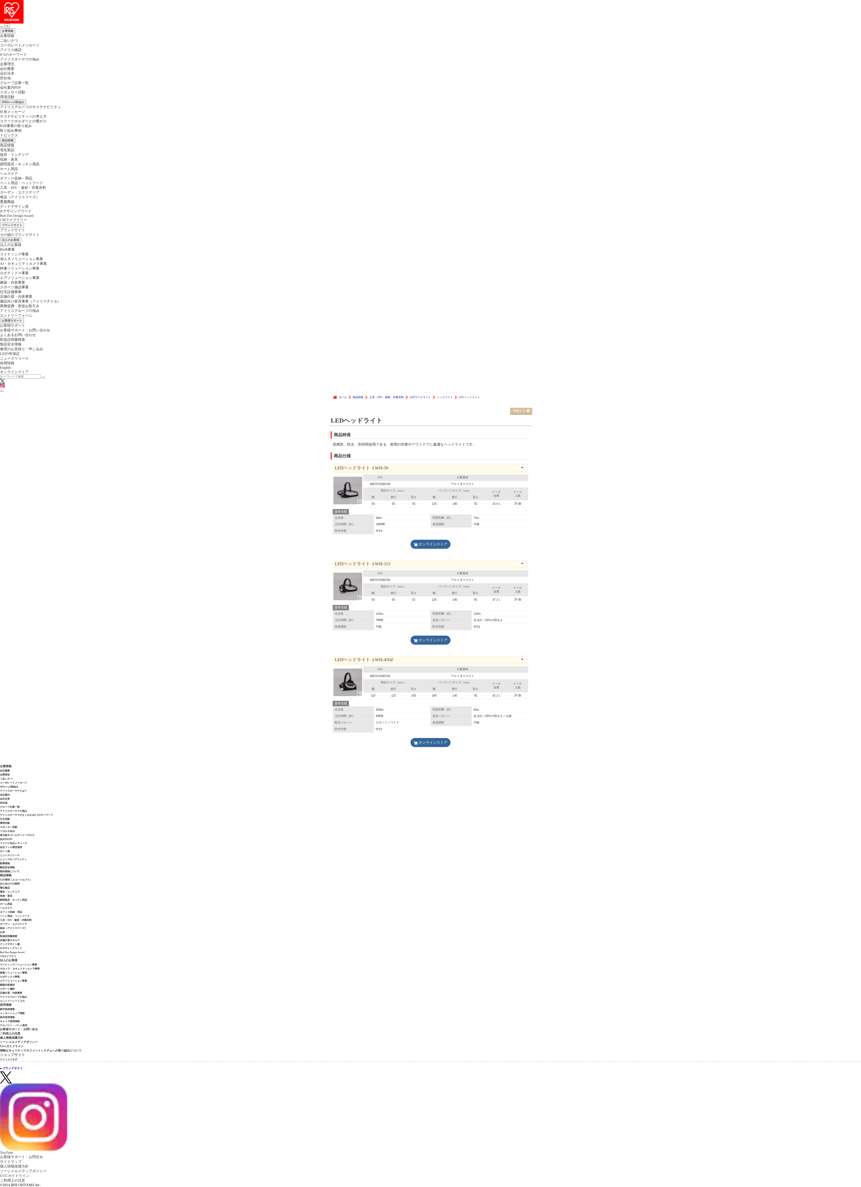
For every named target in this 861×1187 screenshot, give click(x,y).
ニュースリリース (14, 358)
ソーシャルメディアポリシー (19, 1042)
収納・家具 (9, 159)
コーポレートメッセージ (19, 45)
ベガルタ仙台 (7, 831)
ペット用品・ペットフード (21, 183)
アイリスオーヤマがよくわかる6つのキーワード (26, 815)
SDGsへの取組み (13, 102)
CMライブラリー (13, 220)
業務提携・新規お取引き (19, 306)
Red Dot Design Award (16, 216)
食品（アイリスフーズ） (13, 928)
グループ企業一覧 (14, 83)
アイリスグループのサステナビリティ (30, 107)
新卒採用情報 (7, 1009)
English (5, 367)
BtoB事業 (7, 249)
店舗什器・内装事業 (16, 296)
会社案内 (5, 794)
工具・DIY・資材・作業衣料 (23, 188)
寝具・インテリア (14, 155)
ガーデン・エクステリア (19, 192)
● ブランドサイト (11, 1068)
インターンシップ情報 (12, 1013)
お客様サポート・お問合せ (21, 1157)
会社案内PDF (10, 87)
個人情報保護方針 (11, 1037)
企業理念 (7, 64)
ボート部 (5, 851)
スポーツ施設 (7, 988)
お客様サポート (12, 320)
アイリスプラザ (8, 1059)
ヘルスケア (9, 173)
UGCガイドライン (12, 1046)
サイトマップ (11, 1161)
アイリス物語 (11, 50)
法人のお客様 (10, 240)
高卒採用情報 (7, 1017)
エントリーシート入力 (12, 1000)
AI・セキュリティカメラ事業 (23, 263)
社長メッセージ (12, 112)
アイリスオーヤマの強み (19, 59)
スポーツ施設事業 (14, 287)
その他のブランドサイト (19, 235)
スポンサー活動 (12, 92)
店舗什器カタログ (10, 940)
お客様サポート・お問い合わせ (25, 330)
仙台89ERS (6, 839)
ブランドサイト (12, 225)
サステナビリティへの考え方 (23, 116)
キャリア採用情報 (10, 1021)
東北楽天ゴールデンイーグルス (17, 835)
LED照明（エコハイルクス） (16, 879)
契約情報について (10, 871)
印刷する (519, 410)
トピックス (9, 135)
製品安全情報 (11, 344)
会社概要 (7, 69)
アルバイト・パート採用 (13, 1025)
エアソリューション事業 (19, 278)
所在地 (5, 78)
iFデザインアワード (16, 211)
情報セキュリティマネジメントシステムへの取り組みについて (41, 1050)
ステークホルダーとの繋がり (23, 121)
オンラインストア (14, 372)
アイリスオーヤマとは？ (13, 790)
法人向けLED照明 (10, 883)
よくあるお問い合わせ (18, 335)
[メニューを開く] (2, 391)
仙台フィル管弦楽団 (11, 847)
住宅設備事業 (11, 292)
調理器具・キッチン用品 (19, 164)
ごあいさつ (9, 40)
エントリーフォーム (16, 315)
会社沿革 (7, 73)
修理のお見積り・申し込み (21, 349)
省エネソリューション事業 (21, 259)
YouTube (6, 1153)
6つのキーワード (13, 54)
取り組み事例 (11, 130)
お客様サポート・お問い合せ (19, 1029)
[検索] (43, 377)
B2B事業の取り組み (16, 126)
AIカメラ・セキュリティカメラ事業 (20, 968)
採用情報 (7, 363)
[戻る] (2, 27)
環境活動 (7, 97)
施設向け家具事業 (30, 301)
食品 (19, 197)
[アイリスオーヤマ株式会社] (430, 12)
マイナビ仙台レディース (13, 843)
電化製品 (7, 150)
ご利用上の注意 (10, 1033)
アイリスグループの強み (19, 311)
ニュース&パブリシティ (13, 859)
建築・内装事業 (12, 282)
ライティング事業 (14, 254)
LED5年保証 (10, 354)
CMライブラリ (8, 956)
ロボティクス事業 (14, 273)
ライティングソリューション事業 (18, 964)
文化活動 (5, 819)
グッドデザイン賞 (14, 206)
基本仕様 (341, 511)
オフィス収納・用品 (16, 178)
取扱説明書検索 (12, 339)
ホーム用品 (9, 169)
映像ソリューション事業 (19, 268)
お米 (2, 932)
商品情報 (7, 140)
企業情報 (7, 30)
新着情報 (5, 863)
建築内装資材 (7, 984)
